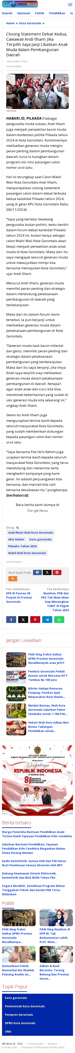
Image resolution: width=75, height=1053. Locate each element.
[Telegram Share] (47, 619)
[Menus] (70, 5)
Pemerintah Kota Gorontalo (25, 1006)
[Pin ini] (35, 619)
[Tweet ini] (23, 619)
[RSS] (12, 578)
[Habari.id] (20, 4)
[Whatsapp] (59, 619)
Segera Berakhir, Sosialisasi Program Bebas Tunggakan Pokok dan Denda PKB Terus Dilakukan (33, 890)
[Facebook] (37, 572)
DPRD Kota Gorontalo (20, 1023)
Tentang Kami (35, 1043)
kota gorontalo (41, 539)
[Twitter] (47, 572)
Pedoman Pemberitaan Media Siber (43, 1047)
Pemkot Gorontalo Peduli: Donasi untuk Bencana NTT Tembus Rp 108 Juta (48, 675)
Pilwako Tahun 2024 (22, 546)
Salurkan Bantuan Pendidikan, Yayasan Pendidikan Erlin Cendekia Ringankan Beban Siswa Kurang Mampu (33, 848)
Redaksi (53, 1043)
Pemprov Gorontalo (19, 1015)
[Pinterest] (57, 572)
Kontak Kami (9, 1047)
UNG (8, 1031)
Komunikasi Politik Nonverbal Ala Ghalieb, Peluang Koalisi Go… (18, 970)
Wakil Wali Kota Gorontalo (27, 553)
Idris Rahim (16, 539)
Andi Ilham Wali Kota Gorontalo (30, 532)
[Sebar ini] (11, 619)
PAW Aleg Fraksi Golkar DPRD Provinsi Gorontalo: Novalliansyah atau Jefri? (46, 658)
